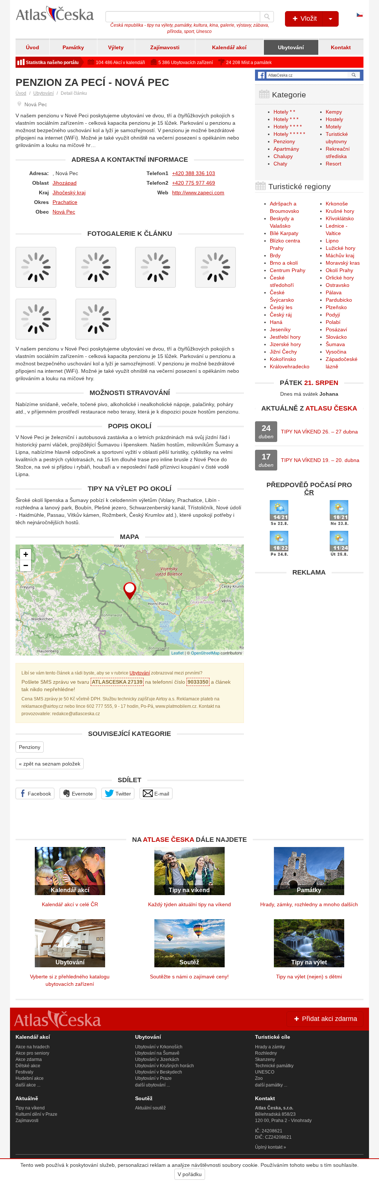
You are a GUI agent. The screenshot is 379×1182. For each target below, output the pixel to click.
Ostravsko (337, 285)
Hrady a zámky (270, 1046)
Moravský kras (343, 263)
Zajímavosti (165, 47)
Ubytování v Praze (153, 1078)
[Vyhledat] (267, 16)
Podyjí (333, 315)
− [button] (25, 565)
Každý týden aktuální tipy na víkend (189, 904)
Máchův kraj (340, 255)
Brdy (275, 255)
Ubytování (291, 47)
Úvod (32, 47)
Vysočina (336, 352)
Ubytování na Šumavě (157, 1053)
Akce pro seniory (32, 1053)
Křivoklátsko (340, 218)
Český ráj (281, 315)
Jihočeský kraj (69, 192)
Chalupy (283, 156)
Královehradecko (289, 366)
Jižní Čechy (283, 352)
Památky (73, 47)
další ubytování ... (152, 1085)
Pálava (334, 292)
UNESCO (264, 1072)
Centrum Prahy (287, 270)
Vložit (308, 18)
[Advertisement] (309, 626)
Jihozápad (65, 183)
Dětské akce (28, 1065)
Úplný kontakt (268, 1147)
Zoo (259, 1078)
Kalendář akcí (229, 47)
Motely (333, 127)
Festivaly (24, 1072)
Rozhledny (266, 1053)
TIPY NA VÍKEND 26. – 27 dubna (319, 432)
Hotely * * (284, 112)
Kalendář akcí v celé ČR (70, 904)
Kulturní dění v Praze (36, 1114)
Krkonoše (337, 204)
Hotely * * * (286, 119)
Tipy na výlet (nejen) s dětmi (309, 977)
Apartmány (286, 149)
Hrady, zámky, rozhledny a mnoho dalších (309, 904)
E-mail (161, 794)
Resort (333, 164)
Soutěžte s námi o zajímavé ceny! (189, 977)
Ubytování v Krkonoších (158, 1046)
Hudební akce (30, 1078)
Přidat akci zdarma (328, 1018)
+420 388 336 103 (193, 173)
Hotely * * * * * (289, 134)
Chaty (280, 164)
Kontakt (341, 47)
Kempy (334, 112)
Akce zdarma (29, 1059)
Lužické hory (340, 248)
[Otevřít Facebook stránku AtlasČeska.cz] (309, 75)
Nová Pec (64, 212)
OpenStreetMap (205, 653)
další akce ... (28, 1085)
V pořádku (190, 1174)
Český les (281, 307)
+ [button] (25, 554)
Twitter (122, 794)
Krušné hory (340, 211)
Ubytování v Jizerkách (157, 1059)
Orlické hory (340, 278)
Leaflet (177, 653)
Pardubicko (339, 300)
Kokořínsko (283, 359)
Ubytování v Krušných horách (164, 1065)
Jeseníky (280, 329)
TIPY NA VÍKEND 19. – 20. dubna (320, 460)
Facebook (38, 794)
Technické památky (274, 1065)
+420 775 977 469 (193, 183)
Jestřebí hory (285, 337)
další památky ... (271, 1085)
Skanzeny (265, 1059)
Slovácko (336, 337)
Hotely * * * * (288, 127)
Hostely (334, 119)
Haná (276, 322)
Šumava (335, 344)
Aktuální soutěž (150, 1108)
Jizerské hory (285, 344)
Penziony (29, 747)
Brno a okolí (284, 263)
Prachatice (65, 202)
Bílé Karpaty (284, 233)
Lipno (332, 241)
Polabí (333, 322)
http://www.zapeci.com (198, 192)
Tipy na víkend (30, 1108)
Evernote (81, 794)
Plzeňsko (336, 307)
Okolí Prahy (339, 270)
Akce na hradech (33, 1046)
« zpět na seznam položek (49, 764)
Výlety (116, 47)
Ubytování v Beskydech (158, 1072)
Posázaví (336, 329)
